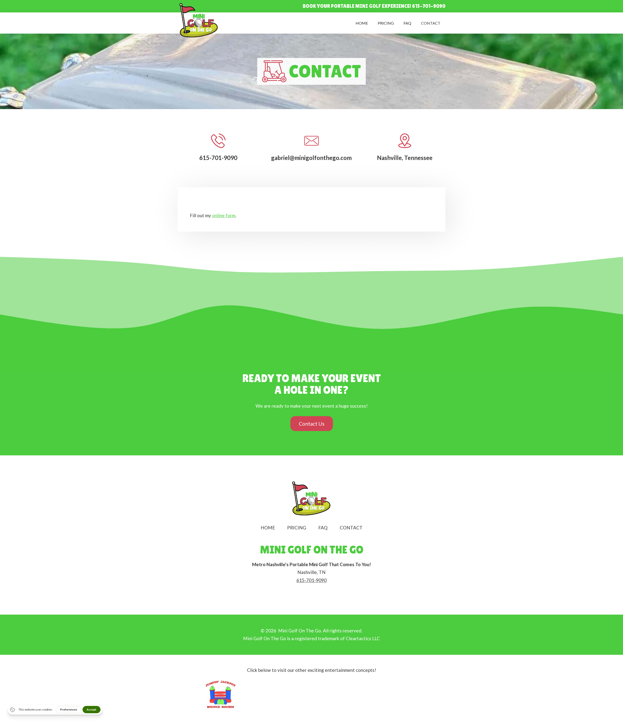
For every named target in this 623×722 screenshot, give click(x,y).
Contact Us (311, 424)
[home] (199, 20)
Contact (430, 23)
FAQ (407, 23)
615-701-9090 (311, 580)
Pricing (386, 23)
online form (223, 215)
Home (362, 23)
